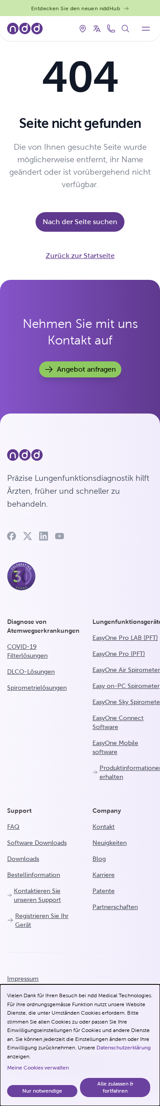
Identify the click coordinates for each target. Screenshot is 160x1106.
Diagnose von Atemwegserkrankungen (43, 626)
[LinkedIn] (43, 536)
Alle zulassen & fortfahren (115, 1087)
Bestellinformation (33, 874)
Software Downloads (37, 842)
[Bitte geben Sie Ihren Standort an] (82, 28)
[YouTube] (59, 536)
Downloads (23, 858)
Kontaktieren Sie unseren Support (37, 895)
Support (19, 810)
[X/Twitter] (27, 536)
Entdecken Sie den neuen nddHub (75, 8)
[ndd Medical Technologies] (80, 455)
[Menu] (146, 28)
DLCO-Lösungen (31, 671)
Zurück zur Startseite (80, 255)
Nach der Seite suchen (80, 221)
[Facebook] (11, 536)
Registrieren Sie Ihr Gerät (41, 920)
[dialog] (80, 1045)
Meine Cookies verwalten (38, 1068)
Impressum (23, 978)
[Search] (125, 28)
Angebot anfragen (86, 369)
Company (106, 810)
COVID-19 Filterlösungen (27, 651)
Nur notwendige (42, 1091)
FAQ (13, 826)
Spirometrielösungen (37, 687)
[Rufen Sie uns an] (111, 28)
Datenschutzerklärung (123, 1048)
